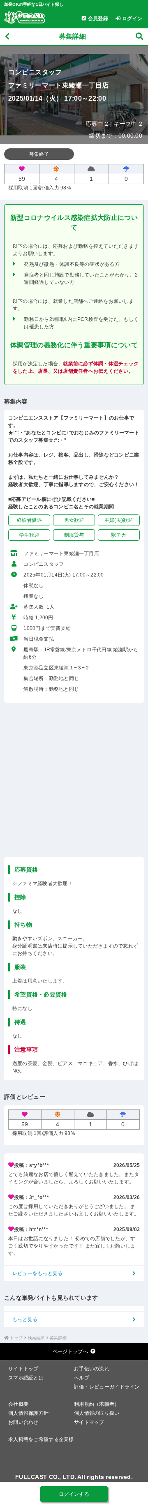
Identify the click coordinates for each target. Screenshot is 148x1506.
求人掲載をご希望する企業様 (41, 1439)
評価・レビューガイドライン (107, 1387)
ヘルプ (81, 1378)
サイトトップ (23, 1369)
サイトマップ (89, 1422)
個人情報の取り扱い (97, 1413)
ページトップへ (70, 1351)
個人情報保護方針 (28, 1413)
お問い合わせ (23, 1422)
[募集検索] (139, 37)
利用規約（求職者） (97, 1404)
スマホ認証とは (26, 1378)
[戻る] (7, 37)
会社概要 (18, 1404)
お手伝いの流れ (91, 1369)
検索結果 (36, 1337)
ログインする (74, 1494)
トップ (16, 1337)
